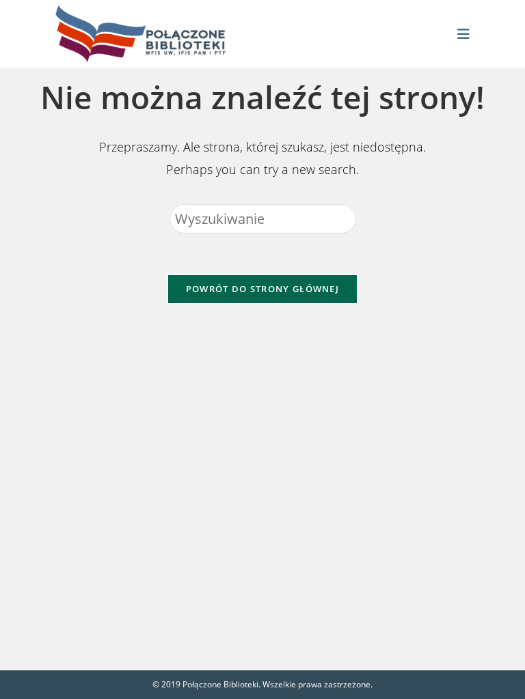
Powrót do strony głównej (262, 289)
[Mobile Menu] (463, 34)
